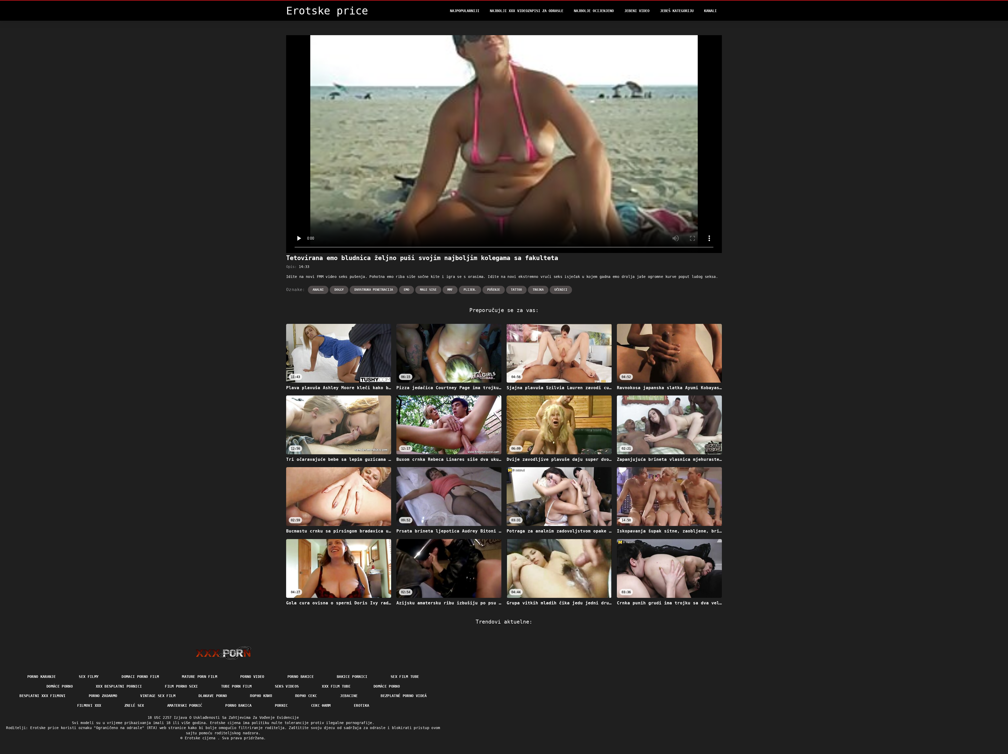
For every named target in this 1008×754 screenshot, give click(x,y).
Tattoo (516, 290)
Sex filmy (88, 676)
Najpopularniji (464, 11)
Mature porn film (199, 676)
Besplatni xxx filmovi (42, 696)
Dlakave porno (212, 696)
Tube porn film (236, 686)
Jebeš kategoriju (677, 11)
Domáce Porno (59, 686)
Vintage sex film (157, 696)
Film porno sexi (181, 686)
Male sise (428, 290)
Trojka (538, 290)
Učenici (560, 290)
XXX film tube (336, 686)
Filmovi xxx (89, 705)
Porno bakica (238, 705)
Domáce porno (387, 686)
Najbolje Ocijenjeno (594, 11)
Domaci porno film (140, 676)
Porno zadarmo (103, 696)
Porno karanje (41, 676)
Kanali (710, 11)
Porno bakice (300, 676)
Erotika (361, 705)
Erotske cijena (201, 738)
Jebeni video (636, 11)
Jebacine (349, 696)
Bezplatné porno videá (404, 696)
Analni (318, 290)
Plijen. (470, 290)
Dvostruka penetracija (373, 290)
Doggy (339, 290)
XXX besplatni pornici (119, 686)
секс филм (321, 705)
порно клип (261, 696)
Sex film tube (405, 676)
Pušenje (493, 290)
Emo (406, 290)
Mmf (450, 290)
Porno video (252, 676)
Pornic (281, 705)
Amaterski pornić (184, 705)
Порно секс (306, 696)
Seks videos (287, 686)
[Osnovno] (223, 653)
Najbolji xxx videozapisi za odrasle (526, 11)
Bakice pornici (352, 676)
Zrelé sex (134, 705)
